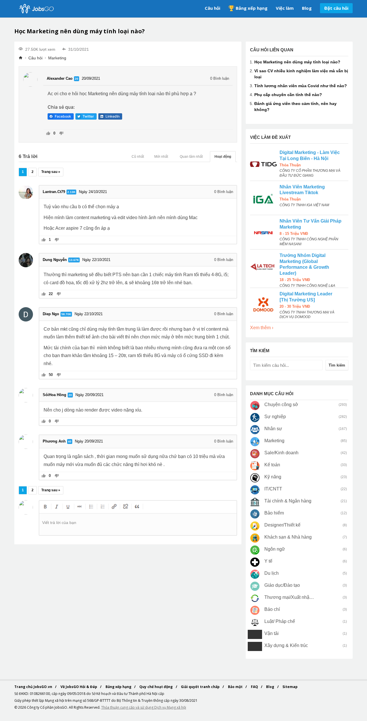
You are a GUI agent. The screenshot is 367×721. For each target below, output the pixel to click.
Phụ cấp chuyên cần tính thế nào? (288, 94)
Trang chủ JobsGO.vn (33, 686)
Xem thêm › (261, 327)
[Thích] (48, 134)
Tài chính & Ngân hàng (287, 500)
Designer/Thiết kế (282, 525)
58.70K (66, 314)
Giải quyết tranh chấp (200, 686)
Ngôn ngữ (274, 549)
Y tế (268, 561)
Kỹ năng (272, 476)
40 (69, 441)
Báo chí (272, 609)
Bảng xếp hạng (252, 8)
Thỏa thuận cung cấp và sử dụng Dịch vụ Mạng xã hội (143, 707)
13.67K (74, 260)
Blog (307, 8)
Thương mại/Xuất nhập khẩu (289, 597)
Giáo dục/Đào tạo (282, 585)
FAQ (255, 686)
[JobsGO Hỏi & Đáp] (35, 8)
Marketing (57, 58)
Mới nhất (161, 157)
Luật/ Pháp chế (279, 621)
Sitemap (290, 686)
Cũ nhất (138, 157)
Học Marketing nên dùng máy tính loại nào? (297, 62)
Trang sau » (50, 172)
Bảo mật (235, 686)
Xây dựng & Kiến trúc (286, 645)
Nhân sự (273, 428)
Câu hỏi (212, 8)
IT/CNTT (273, 488)
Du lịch (271, 573)
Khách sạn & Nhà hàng (288, 537)
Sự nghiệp (275, 416)
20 (76, 78)
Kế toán (272, 464)
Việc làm (285, 8)
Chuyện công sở (281, 404)
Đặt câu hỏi (336, 8)
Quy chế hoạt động (156, 686)
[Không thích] (61, 134)
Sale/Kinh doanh (281, 452)
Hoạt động (222, 157)
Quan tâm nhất (191, 157)
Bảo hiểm (274, 512)
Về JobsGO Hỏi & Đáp (79, 686)
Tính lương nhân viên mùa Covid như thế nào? (300, 85)
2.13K (71, 192)
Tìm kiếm (337, 365)
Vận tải (271, 633)
